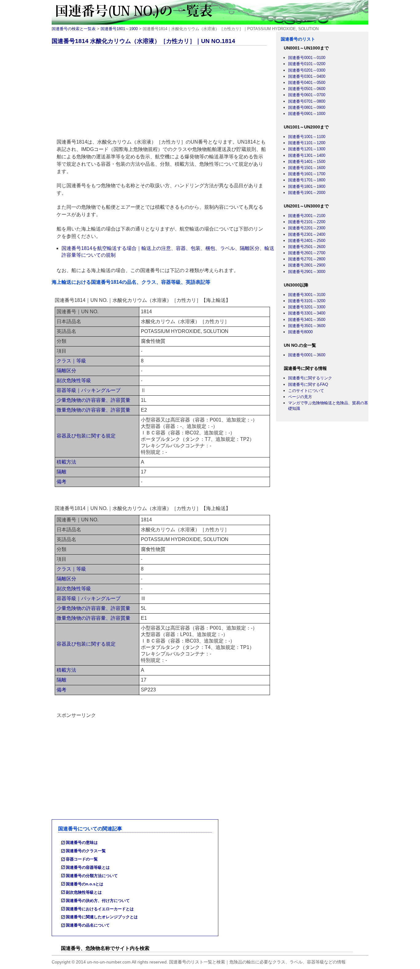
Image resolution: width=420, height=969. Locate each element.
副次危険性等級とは (84, 892)
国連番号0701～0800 (306, 101)
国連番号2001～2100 (306, 215)
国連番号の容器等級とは (88, 867)
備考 (61, 481)
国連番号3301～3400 (306, 313)
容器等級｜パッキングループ (89, 390)
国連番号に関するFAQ (308, 384)
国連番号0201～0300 (306, 70)
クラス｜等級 (71, 360)
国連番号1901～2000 (306, 192)
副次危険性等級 (74, 380)
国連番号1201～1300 (306, 149)
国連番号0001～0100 (306, 57)
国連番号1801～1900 (119, 28)
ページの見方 (300, 396)
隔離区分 (66, 370)
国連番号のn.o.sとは (84, 884)
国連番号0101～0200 (306, 63)
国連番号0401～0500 (306, 82)
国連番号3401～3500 (306, 319)
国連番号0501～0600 (306, 88)
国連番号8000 (300, 332)
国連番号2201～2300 (306, 228)
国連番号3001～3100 (306, 294)
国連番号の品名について (88, 925)
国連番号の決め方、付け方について (98, 900)
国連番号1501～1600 (306, 167)
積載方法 (66, 462)
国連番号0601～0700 (306, 95)
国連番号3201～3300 (306, 307)
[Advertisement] (164, 93)
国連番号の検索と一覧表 (74, 28)
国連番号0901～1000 (306, 113)
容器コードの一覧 (82, 859)
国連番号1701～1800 (306, 180)
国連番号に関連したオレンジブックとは (102, 917)
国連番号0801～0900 (306, 107)
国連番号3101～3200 (306, 301)
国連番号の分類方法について (92, 875)
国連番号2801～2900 (306, 265)
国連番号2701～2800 (306, 259)
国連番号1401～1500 (306, 161)
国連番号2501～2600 (306, 246)
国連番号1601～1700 (306, 174)
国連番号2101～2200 (306, 222)
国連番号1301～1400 (306, 155)
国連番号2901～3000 (306, 271)
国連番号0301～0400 (306, 76)
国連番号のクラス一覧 (86, 850)
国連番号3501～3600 (306, 325)
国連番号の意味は (82, 842)
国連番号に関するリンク (310, 378)
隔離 (61, 471)
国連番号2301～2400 (306, 234)
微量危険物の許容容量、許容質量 (93, 410)
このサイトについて (306, 390)
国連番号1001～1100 (306, 136)
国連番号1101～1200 (306, 142)
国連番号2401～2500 (306, 240)
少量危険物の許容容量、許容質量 (93, 400)
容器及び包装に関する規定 (86, 435)
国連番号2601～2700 (306, 253)
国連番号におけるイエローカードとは (100, 909)
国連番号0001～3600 (306, 355)
